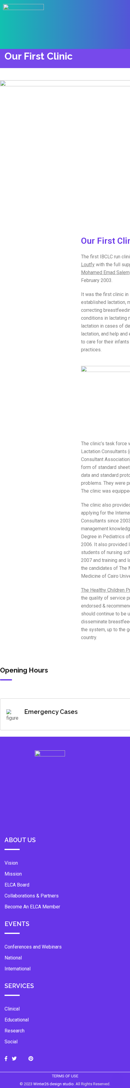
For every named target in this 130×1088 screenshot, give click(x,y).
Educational (17, 1020)
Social (11, 1042)
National (13, 958)
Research (14, 1031)
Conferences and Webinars (33, 947)
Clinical (12, 1009)
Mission (13, 874)
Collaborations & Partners (32, 896)
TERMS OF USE (65, 1076)
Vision (11, 863)
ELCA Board (17, 885)
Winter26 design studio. (54, 1084)
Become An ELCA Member (32, 907)
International (18, 969)
